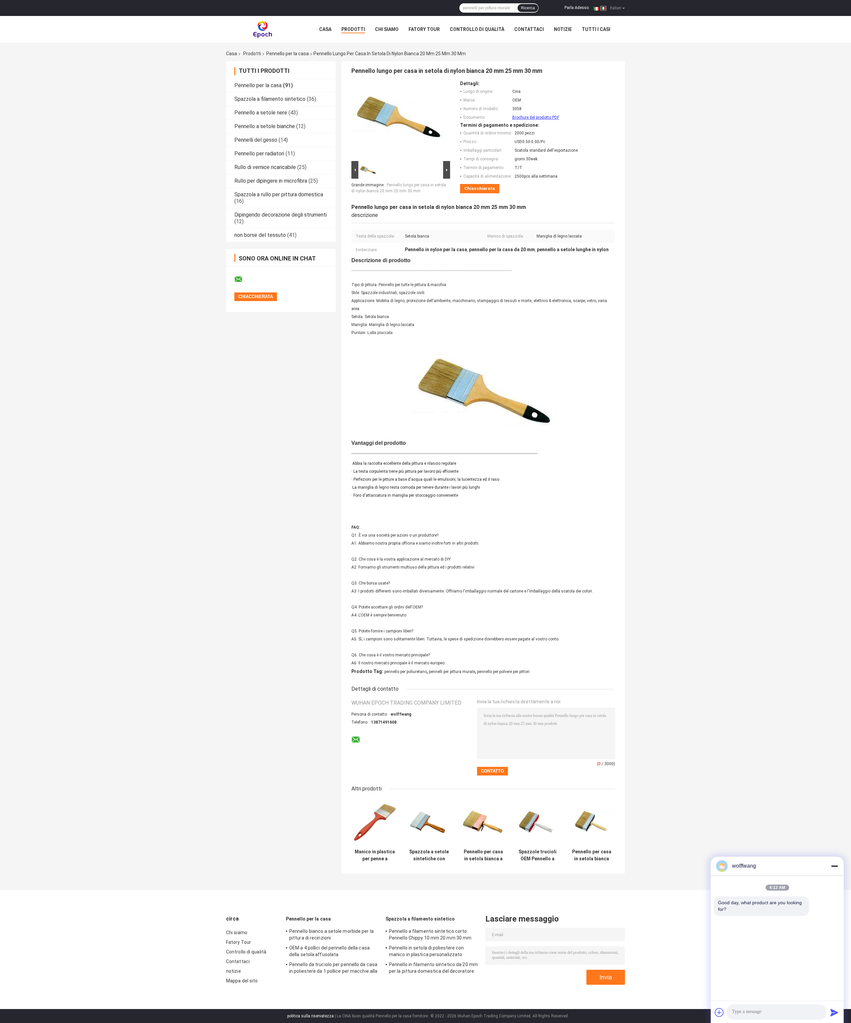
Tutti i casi (596, 29)
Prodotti (353, 29)
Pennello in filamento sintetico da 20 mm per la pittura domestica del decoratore (433, 968)
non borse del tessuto (260, 235)
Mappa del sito (242, 980)
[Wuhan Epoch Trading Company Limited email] (242, 279)
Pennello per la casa (287, 53)
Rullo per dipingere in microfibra (270, 181)
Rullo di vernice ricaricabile (265, 167)
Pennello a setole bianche (264, 126)
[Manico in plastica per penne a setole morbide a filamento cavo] (374, 822)
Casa (325, 29)
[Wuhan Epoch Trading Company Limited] (262, 29)
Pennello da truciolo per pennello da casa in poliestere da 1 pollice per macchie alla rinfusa (333, 969)
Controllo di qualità (477, 29)
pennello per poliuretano (405, 671)
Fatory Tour (424, 29)
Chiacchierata (479, 188)
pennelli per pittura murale (452, 671)
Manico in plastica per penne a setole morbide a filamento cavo (375, 855)
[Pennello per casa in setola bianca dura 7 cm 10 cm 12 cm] (591, 822)
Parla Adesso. (577, 7)
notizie (563, 29)
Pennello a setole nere (260, 112)
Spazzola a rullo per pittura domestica (278, 194)
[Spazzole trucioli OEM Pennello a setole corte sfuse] (537, 822)
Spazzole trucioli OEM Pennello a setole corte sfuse (537, 855)
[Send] (834, 1012)
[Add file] (719, 1012)
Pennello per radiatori (259, 153)
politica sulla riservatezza (310, 1016)
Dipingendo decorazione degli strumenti (280, 215)
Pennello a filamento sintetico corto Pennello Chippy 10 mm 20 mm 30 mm (430, 934)
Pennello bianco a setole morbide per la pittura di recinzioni (331, 934)
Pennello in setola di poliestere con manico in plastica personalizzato (426, 951)
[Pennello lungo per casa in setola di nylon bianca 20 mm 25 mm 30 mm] (397, 120)
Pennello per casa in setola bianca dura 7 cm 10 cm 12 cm (591, 855)
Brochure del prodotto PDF (535, 117)
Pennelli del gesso (255, 140)
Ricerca (528, 8)
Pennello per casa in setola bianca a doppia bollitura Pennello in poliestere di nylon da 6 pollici (483, 855)
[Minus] (834, 866)
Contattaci (529, 29)
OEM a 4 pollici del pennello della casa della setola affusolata (329, 951)
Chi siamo (387, 29)
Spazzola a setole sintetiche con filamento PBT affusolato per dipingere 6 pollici (429, 855)
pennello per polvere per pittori (503, 671)
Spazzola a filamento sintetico (269, 99)
